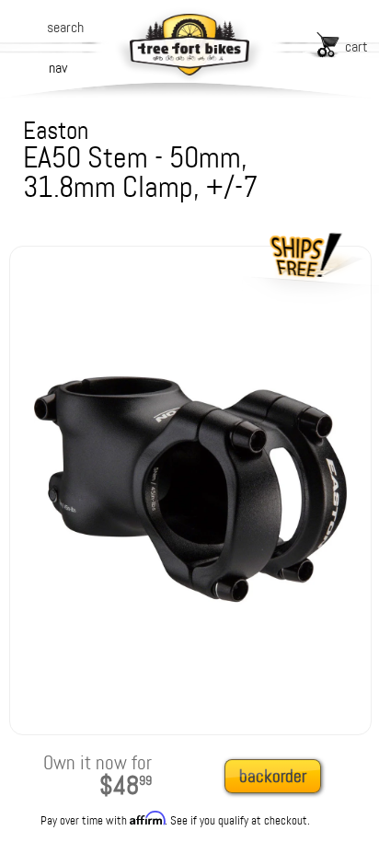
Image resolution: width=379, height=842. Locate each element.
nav (58, 67)
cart (356, 46)
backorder (272, 776)
